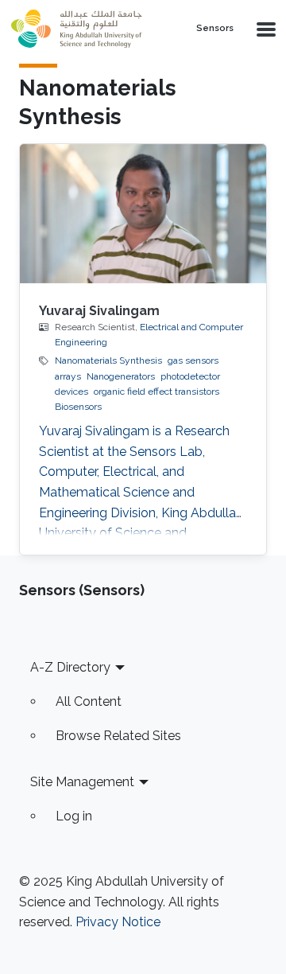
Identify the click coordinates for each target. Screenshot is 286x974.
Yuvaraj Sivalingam (99, 310)
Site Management (82, 781)
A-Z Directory (70, 667)
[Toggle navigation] (264, 28)
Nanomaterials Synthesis (108, 360)
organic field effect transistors (156, 391)
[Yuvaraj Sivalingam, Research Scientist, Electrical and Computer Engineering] (143, 213)
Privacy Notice (117, 921)
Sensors (215, 28)
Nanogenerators (121, 376)
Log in (74, 816)
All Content (89, 701)
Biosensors (78, 406)
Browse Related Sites (118, 735)
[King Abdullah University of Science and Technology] (90, 29)
